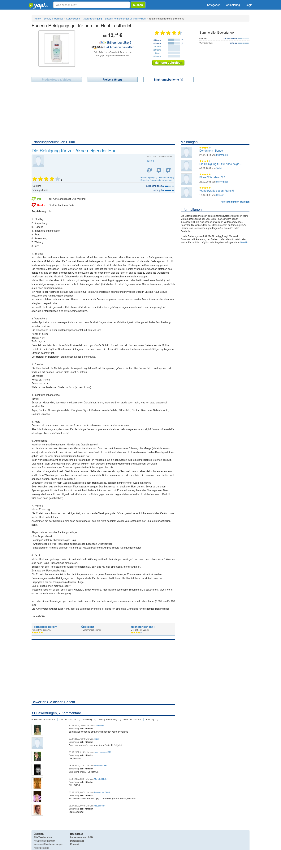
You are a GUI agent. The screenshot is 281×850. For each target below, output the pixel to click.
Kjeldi (96, 738)
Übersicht (87, 627)
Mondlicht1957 (100, 778)
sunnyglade (222, 181)
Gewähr (244, 242)
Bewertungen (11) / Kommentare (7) (157, 177)
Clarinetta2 (99, 725)
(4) (168, 79)
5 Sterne (157, 40)
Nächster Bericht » (143, 627)
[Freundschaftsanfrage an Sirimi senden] (149, 170)
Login (249, 5)
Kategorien (213, 5)
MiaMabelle (222, 154)
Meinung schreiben (168, 62)
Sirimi (219, 168)
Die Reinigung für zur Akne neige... (220, 164)
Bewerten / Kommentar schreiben (155, 180)
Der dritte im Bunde (211, 150)
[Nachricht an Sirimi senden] (159, 170)
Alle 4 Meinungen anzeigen (235, 201)
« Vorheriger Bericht (44, 627)
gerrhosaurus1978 (102, 752)
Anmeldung (233, 5)
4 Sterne (157, 43)
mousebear (99, 805)
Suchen (138, 5)
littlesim (220, 194)
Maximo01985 (100, 765)
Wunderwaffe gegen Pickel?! (216, 190)
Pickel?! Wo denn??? (212, 177)
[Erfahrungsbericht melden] (168, 170)
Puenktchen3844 (102, 792)
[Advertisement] (140, 110)
